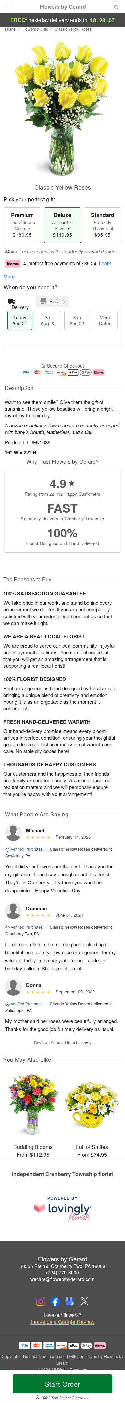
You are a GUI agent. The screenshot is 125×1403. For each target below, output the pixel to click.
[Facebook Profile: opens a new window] (55, 1301)
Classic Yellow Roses (70, 849)
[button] (110, 1388)
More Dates (105, 320)
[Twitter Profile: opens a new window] (84, 1301)
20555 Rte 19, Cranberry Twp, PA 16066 (62, 1266)
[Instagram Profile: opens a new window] (40, 1301)
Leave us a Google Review (63, 1322)
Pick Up (57, 301)
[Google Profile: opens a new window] (70, 1301)
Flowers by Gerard (63, 6)
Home (10, 29)
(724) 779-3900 (62, 1272)
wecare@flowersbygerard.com (62, 1279)
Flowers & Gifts (35, 29)
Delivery (20, 305)
